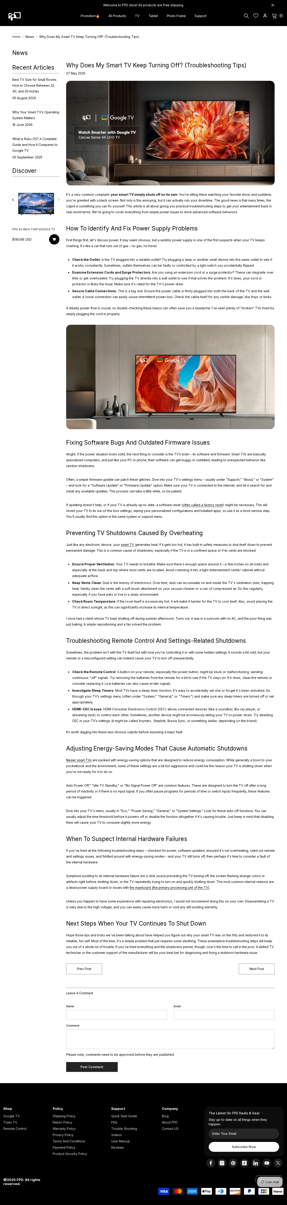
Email (177, 1006)
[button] (13, 200)
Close (273, 5)
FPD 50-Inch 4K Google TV (32, 229)
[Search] (246, 16)
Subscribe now (244, 1147)
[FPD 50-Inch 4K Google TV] (35, 203)
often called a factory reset (203, 505)
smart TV (127, 545)
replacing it (94, 683)
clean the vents (102, 588)
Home (16, 36)
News (30, 37)
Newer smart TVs (78, 760)
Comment (72, 1025)
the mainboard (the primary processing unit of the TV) (169, 887)
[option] (36, 216)
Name (70, 1006)
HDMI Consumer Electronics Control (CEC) (134, 709)
